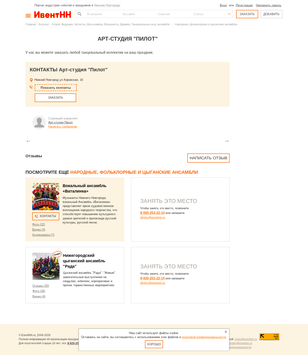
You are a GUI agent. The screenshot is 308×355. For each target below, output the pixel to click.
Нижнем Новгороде (107, 5)
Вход (223, 5)
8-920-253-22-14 (152, 213)
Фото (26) (38, 291)
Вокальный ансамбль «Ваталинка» (84, 188)
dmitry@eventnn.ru (152, 217)
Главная (30, 24)
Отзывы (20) (40, 286)
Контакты (48, 216)
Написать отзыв (208, 158)
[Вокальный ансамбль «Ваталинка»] (45, 196)
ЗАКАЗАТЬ (247, 14)
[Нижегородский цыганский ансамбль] (46, 266)
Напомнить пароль (268, 5)
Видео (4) (38, 296)
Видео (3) (38, 229)
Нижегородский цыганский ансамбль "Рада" (84, 261)
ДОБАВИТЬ (271, 14)
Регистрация (244, 5)
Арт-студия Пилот (60, 122)
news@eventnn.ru (246, 339)
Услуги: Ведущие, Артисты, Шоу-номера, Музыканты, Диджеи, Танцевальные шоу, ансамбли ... (112, 24)
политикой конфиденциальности (204, 337)
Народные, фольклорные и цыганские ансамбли (206, 24)
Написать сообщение (62, 126)
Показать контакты (56, 87)
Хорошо (154, 344)
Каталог (44, 24)
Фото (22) (38, 224)
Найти (78, 13)
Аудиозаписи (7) (43, 235)
